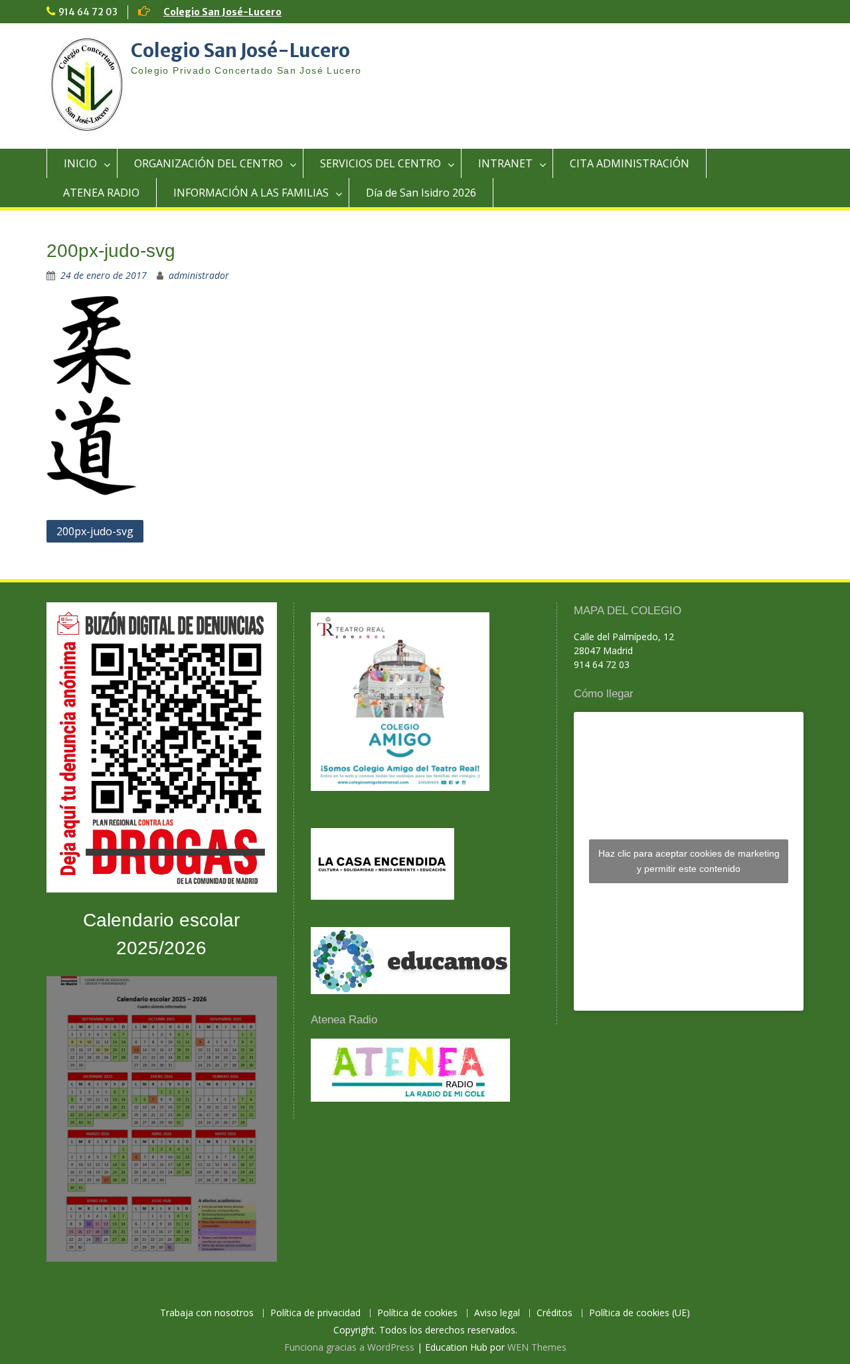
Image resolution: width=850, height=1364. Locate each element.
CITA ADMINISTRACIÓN (629, 163)
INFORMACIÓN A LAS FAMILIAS (251, 192)
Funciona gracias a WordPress (349, 1347)
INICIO (80, 163)
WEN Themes (536, 1347)
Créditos (554, 1313)
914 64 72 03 (88, 12)
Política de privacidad (315, 1313)
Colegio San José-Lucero (222, 12)
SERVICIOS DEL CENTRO (380, 163)
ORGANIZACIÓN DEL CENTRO (208, 163)
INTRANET (505, 163)
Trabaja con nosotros (207, 1313)
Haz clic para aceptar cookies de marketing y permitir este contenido (689, 861)
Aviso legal (497, 1313)
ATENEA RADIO (101, 192)
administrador (199, 275)
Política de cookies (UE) (639, 1313)
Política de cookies (417, 1313)
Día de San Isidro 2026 (421, 192)
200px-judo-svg (94, 531)
